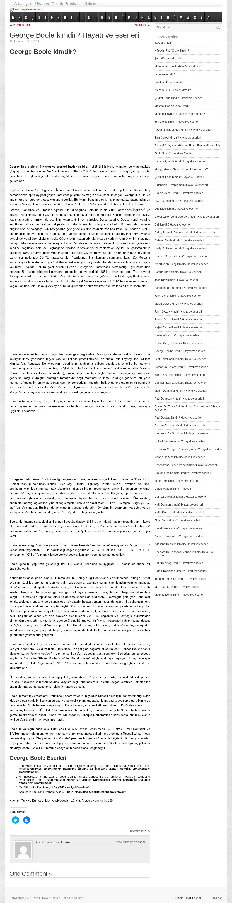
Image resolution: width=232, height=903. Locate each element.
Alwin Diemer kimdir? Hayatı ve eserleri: (179, 200)
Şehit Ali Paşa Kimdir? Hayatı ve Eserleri (179, 177)
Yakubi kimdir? (164, 42)
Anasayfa (22, 3)
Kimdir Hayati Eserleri (188, 898)
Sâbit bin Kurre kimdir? (169, 82)
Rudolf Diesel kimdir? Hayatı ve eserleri (179, 193)
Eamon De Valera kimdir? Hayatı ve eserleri (181, 367)
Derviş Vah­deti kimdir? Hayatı (173, 488)
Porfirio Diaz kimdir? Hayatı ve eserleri (178, 272)
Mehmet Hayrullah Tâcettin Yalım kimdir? (180, 113)
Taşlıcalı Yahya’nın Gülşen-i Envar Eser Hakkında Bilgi (188, 145)
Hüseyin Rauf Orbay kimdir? (172, 50)
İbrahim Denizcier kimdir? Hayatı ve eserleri (181, 579)
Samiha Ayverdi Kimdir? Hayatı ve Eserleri (180, 161)
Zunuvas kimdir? (165, 74)
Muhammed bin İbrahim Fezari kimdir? (178, 66)
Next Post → (142, 24)
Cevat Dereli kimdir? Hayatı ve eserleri (178, 528)
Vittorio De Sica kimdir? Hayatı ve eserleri (180, 457)
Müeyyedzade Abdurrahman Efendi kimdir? (181, 169)
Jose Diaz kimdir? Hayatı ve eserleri (177, 280)
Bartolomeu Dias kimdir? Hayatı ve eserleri (181, 287)
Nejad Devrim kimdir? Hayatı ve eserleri (179, 327)
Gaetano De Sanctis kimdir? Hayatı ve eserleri (183, 473)
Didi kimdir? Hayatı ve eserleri (173, 224)
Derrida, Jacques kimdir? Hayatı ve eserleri (181, 496)
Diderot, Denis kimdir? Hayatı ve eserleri (179, 240)
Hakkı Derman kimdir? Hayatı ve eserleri (179, 512)
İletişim (91, 3)
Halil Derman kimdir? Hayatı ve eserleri (179, 504)
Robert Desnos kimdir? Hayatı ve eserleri (180, 441)
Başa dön (216, 898)
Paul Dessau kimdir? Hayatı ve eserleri (178, 417)
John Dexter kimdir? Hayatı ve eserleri (178, 295)
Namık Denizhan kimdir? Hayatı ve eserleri (181, 571)
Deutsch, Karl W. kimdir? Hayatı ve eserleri (181, 382)
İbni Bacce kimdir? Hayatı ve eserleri (177, 121)
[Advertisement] (140, 9)
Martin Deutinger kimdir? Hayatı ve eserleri (181, 390)
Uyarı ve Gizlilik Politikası (58, 3)
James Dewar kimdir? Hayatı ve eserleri (179, 319)
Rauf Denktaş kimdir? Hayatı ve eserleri (179, 563)
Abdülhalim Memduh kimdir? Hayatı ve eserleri (183, 129)
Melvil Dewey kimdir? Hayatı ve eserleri (179, 303)
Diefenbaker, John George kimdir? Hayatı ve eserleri (187, 216)
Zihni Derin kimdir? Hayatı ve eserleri (177, 520)
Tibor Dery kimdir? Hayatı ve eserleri (177, 480)
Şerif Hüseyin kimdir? (168, 58)
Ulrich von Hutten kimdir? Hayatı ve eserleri (181, 185)
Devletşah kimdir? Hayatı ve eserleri (177, 335)
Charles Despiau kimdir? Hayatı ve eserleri (181, 425)
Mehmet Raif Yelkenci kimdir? (173, 106)
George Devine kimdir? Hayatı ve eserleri (180, 351)
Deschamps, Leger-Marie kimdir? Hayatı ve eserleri (186, 465)
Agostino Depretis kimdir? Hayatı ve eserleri (181, 544)
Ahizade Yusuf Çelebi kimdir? (173, 90)
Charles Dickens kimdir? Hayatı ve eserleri (181, 256)
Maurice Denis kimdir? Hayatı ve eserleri (179, 594)
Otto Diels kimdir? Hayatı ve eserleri (176, 208)
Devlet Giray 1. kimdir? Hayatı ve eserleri (180, 343)
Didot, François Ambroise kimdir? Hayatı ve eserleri (186, 232)
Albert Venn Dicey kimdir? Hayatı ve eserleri (181, 264)
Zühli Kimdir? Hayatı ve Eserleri (174, 153)
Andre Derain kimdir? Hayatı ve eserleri (179, 536)
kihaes (65, 842)
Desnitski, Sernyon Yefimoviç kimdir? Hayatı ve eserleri (188, 449)
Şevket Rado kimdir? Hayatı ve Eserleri (179, 98)
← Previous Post (20, 24)
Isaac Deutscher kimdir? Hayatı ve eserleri (180, 374)
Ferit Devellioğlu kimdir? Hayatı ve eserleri (181, 359)
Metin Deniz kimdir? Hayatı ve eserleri (178, 586)
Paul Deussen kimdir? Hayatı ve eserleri (179, 398)
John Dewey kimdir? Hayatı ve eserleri (178, 311)
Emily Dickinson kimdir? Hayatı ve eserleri (180, 248)
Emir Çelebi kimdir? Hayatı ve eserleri (178, 137)
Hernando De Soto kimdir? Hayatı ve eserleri (182, 433)
